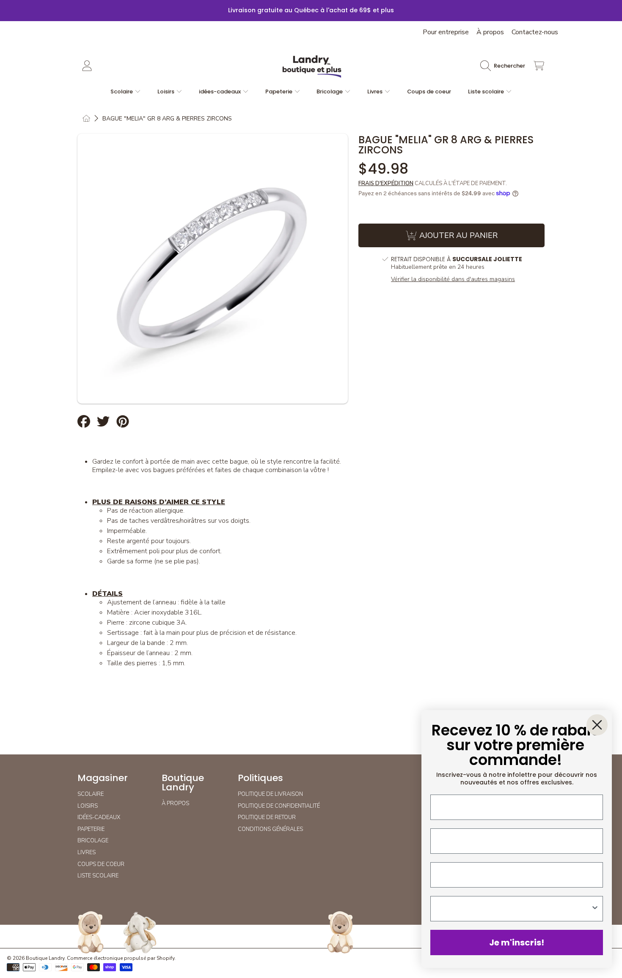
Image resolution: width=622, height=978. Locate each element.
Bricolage (330, 91)
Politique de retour (267, 817)
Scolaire (122, 91)
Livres (375, 91)
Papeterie (279, 91)
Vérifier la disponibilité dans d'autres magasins (453, 279)
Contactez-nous (535, 32)
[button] (504, 66)
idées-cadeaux (220, 91)
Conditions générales (270, 829)
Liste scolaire (486, 91)
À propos (490, 32)
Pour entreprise (446, 32)
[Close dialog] (597, 724)
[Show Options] (595, 908)
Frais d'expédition (385, 183)
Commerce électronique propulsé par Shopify (120, 958)
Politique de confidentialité (279, 806)
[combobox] (514, 908)
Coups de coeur (100, 864)
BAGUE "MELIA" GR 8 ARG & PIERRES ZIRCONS (167, 119)
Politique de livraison (270, 794)
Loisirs (166, 91)
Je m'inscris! (516, 942)
